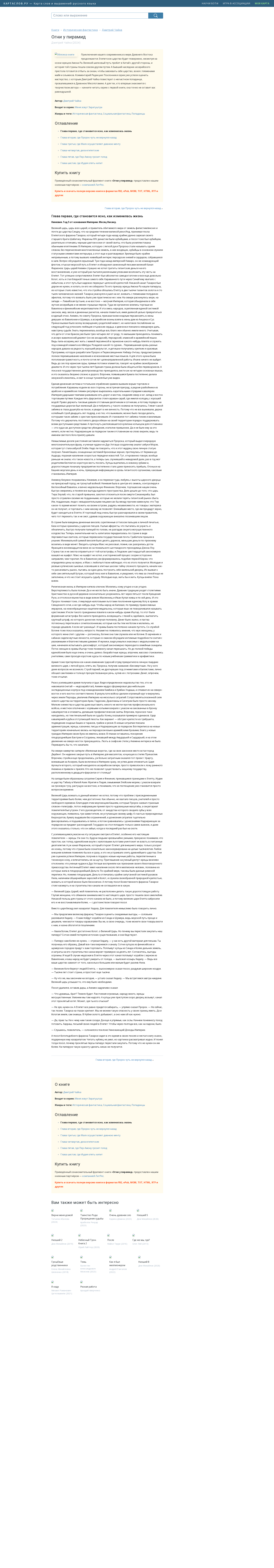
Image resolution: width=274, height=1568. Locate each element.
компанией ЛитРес (93, 184)
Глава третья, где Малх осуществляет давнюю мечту (90, 144)
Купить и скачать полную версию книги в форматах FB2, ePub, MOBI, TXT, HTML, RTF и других (106, 193)
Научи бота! (210, 3)
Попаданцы (138, 113)
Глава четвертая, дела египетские (80, 150)
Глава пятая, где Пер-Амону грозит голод (84, 156)
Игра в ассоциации (236, 3)
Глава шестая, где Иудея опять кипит (82, 163)
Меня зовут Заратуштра (88, 107)
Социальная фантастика (116, 113)
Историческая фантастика (87, 113)
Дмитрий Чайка (72, 100)
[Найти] (155, 15)
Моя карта (262, 3)
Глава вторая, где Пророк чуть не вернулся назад (89, 137)
